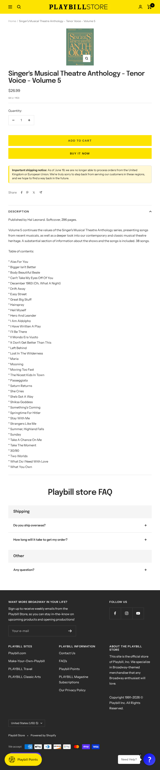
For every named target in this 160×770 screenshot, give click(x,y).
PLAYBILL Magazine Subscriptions (73, 679)
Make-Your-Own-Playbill (26, 661)
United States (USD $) (24, 723)
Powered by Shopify (43, 735)
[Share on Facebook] (21, 192)
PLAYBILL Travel (20, 669)
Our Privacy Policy (72, 690)
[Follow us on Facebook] (115, 613)
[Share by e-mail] (40, 192)
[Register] (70, 630)
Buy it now (80, 153)
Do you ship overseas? (29, 525)
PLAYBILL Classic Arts (24, 677)
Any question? (23, 570)
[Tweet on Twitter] (34, 192)
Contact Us (67, 653)
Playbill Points (69, 669)
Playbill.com (17, 653)
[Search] (19, 7)
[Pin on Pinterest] (27, 192)
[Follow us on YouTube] (138, 613)
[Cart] (149, 7)
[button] (149, 759)
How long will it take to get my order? (40, 540)
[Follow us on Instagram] (126, 613)
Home (12, 21)
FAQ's (63, 661)
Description (18, 211)
